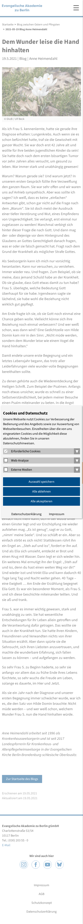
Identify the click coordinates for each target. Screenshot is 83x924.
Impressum (56, 514)
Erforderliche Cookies (25, 451)
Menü (76, 7)
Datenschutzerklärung (26, 514)
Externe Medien (21, 470)
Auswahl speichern (41, 482)
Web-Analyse (20, 460)
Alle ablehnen (41, 491)
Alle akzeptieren (41, 501)
